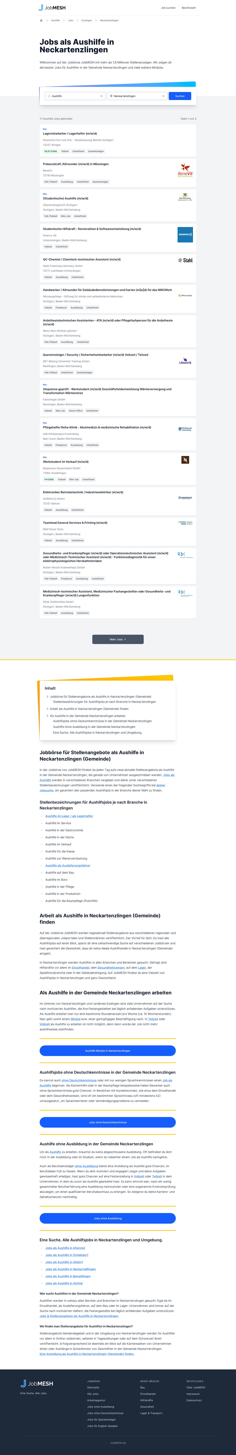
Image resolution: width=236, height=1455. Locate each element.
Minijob (76, 1019)
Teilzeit (153, 1019)
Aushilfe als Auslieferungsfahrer (67, 865)
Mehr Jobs (116, 639)
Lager (142, 967)
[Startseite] (41, 20)
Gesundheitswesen (111, 967)
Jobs (70, 20)
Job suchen (168, 7)
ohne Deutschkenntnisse (79, 1080)
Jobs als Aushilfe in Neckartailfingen (70, 1269)
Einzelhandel (80, 967)
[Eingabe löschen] (101, 96)
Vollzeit (45, 1024)
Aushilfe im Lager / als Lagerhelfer (69, 816)
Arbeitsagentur (96, 1400)
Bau (142, 1387)
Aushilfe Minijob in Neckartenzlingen (107, 1050)
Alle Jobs (92, 1393)
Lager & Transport (151, 1413)
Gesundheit (147, 1406)
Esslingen (87, 20)
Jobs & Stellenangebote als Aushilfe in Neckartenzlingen (79, 1316)
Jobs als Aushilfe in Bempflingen (68, 1276)
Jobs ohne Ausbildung (108, 1218)
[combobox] (137, 96)
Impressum (193, 1393)
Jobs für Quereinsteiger (101, 1419)
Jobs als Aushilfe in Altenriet (65, 1248)
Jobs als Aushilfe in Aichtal (64, 1283)
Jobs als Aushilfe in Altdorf (64, 1262)
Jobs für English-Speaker (102, 1426)
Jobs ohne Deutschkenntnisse (108, 1122)
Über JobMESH (196, 1387)
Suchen (180, 96)
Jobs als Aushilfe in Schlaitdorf (66, 1255)
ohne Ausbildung (86, 1166)
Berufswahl (189, 7)
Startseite (93, 1387)
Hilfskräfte (146, 1400)
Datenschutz (194, 1400)
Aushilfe (55, 20)
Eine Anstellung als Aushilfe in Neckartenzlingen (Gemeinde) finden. (87, 1354)
